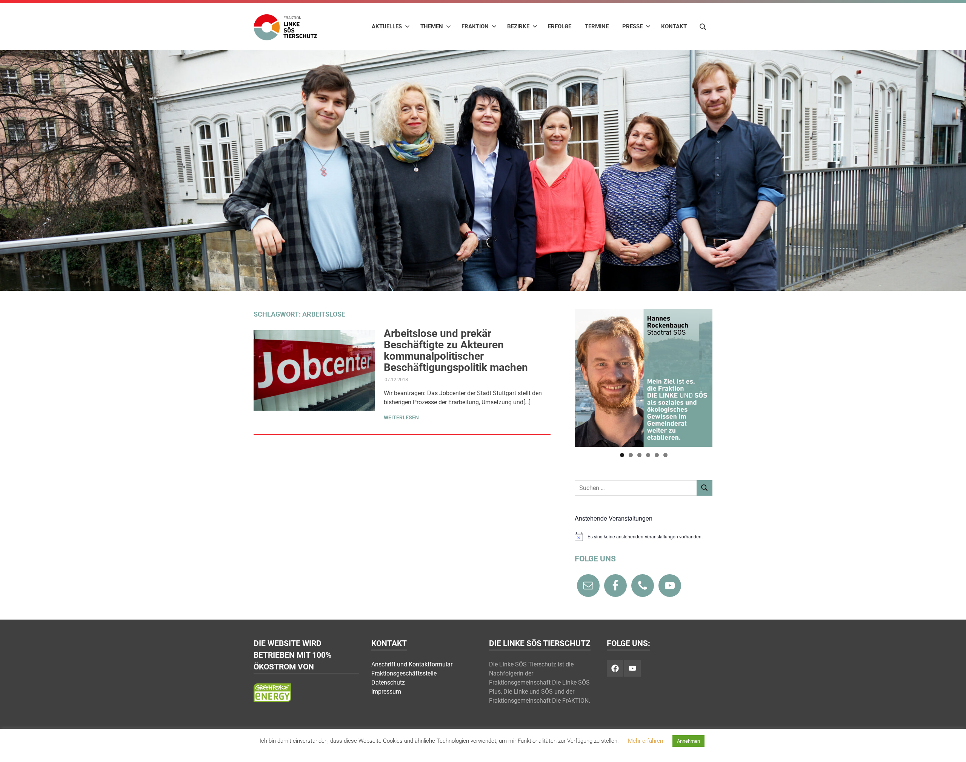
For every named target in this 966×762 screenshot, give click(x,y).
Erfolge (559, 26)
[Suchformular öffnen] (703, 26)
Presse (632, 26)
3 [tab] (639, 455)
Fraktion (475, 26)
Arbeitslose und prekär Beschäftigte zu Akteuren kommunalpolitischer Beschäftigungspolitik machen (456, 350)
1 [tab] (622, 455)
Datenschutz (388, 682)
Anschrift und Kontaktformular (411, 664)
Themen (431, 26)
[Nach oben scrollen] (952, 748)
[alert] (643, 536)
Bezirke (518, 26)
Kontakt (674, 26)
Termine (597, 26)
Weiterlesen (401, 417)
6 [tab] (665, 455)
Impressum (386, 691)
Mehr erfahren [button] (645, 740)
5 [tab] (657, 455)
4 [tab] (648, 455)
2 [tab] (631, 455)
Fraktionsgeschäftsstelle (404, 673)
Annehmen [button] (688, 741)
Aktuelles (387, 26)
